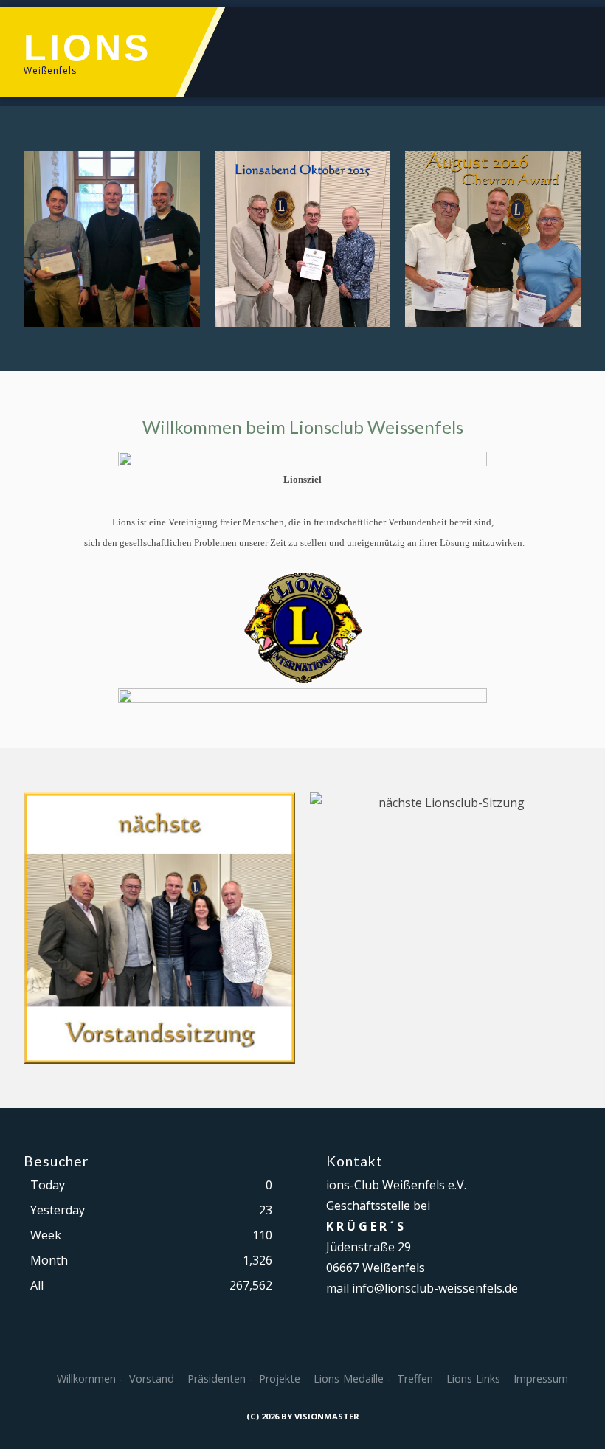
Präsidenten (216, 1379)
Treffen (415, 1379)
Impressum (541, 1379)
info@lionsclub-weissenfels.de (435, 1288)
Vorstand (151, 1379)
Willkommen (86, 1379)
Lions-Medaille (349, 1379)
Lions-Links (473, 1379)
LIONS (87, 48)
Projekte (279, 1379)
